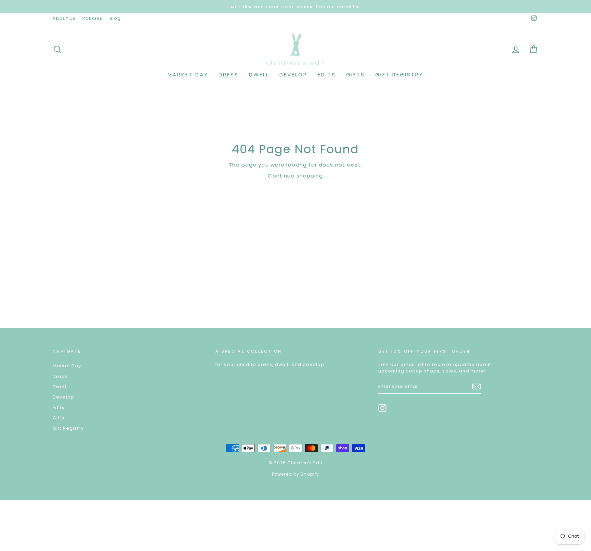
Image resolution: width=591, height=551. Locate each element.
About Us (64, 18)
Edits (327, 74)
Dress (229, 74)
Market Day (188, 74)
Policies (92, 18)
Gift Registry (399, 74)
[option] (295, 6)
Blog (115, 18)
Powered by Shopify (295, 474)
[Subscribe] (476, 386)
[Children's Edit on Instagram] (382, 408)
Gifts (355, 74)
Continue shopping (295, 175)
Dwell (259, 74)
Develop (293, 74)
